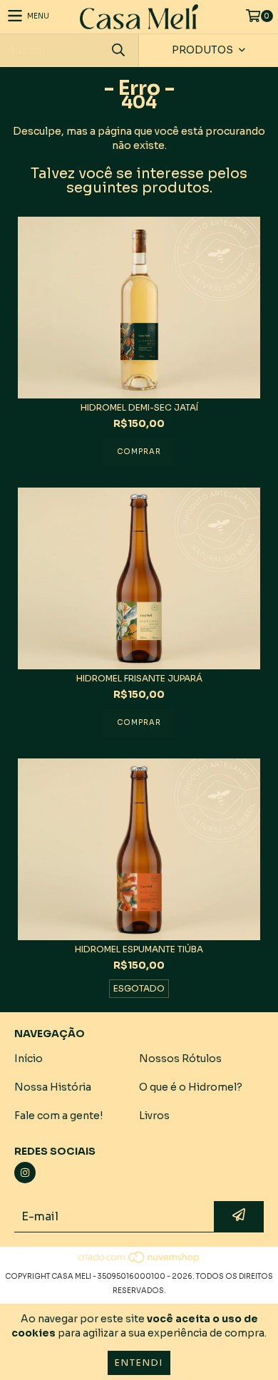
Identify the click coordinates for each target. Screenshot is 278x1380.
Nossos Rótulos (180, 1058)
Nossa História (52, 1087)
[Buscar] (117, 50)
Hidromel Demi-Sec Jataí (139, 407)
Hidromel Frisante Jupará (139, 678)
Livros (154, 1115)
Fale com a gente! (58, 1115)
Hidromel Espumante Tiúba (139, 949)
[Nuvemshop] (139, 1262)
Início (28, 1058)
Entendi (139, 1362)
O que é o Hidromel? (190, 1087)
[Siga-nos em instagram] (25, 1172)
